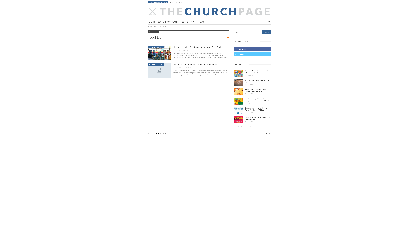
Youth (193, 22)
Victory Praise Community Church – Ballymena (195, 64)
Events (152, 22)
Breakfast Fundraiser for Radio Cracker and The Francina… (256, 90)
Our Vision (178, 2)
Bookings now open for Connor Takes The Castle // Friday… (256, 109)
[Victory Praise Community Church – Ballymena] (159, 70)
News (201, 22)
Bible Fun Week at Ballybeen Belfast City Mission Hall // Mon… (258, 72)
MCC (267, 133)
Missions (184, 22)
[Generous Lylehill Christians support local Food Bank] (159, 53)
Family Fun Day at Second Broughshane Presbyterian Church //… (258, 100)
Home (171, 2)
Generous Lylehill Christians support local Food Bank (197, 47)
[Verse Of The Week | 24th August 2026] (238, 82)
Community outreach (168, 22)
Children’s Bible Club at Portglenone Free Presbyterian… (258, 118)
